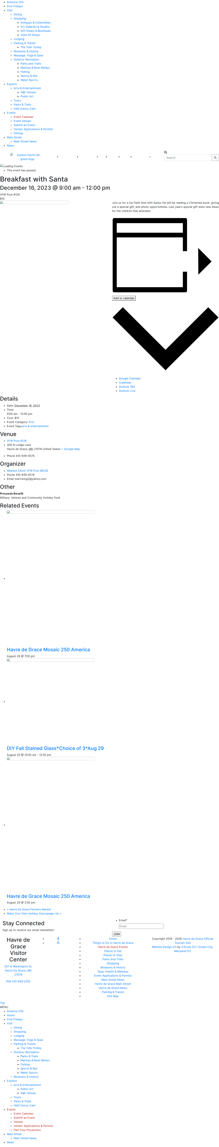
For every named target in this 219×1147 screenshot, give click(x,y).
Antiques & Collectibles (35, 22)
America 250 (15, 2)
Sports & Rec (29, 76)
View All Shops (30, 35)
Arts (31, 422)
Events (11, 112)
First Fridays (15, 6)
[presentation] (61, 578)
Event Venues (22, 121)
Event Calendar (24, 117)
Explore (12, 84)
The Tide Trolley (31, 47)
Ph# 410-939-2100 (18, 981)
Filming (18, 133)
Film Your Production (27, 1130)
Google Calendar (130, 378)
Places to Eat (112, 951)
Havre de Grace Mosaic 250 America (48, 649)
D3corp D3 (189, 947)
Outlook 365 (127, 386)
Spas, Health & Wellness (113, 971)
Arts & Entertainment (27, 88)
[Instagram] (58, 942)
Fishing (25, 71)
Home (113, 938)
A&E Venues (28, 92)
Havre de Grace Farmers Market (29, 909)
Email (123, 920)
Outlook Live (127, 390)
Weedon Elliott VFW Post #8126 (27, 470)
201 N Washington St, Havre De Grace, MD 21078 (18, 970)
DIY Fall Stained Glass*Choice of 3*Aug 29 (55, 748)
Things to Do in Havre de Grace (112, 942)
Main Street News (25, 141)
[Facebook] (58, 938)
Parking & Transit (25, 43)
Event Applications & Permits (113, 975)
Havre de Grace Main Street (113, 983)
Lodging (19, 39)
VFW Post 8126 (17, 440)
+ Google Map (70, 449)
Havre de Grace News (113, 988)
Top (2, 1003)
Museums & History (26, 51)
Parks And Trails (112, 959)
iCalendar (125, 382)
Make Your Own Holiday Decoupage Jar (34, 913)
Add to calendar (123, 298)
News (10, 145)
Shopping (20, 18)
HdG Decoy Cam (25, 108)
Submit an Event (24, 125)
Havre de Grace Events (113, 947)
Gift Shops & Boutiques (36, 30)
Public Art (27, 96)
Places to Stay (113, 955)
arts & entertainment (35, 426)
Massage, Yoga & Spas (28, 55)
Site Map (113, 996)
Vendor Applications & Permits (33, 129)
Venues (18, 1121)
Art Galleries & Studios (35, 26)
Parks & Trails (22, 104)
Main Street (14, 137)
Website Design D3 (164, 947)
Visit (9, 10)
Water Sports (29, 80)
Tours (17, 100)
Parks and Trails (31, 63)
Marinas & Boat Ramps (35, 67)
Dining (18, 14)
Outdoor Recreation (26, 59)
